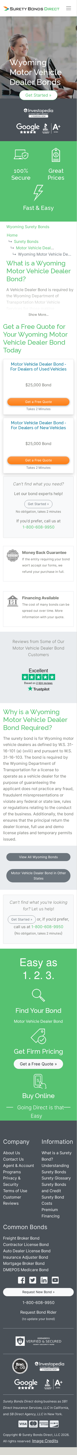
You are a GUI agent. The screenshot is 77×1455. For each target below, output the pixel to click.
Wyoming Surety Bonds (27, 226)
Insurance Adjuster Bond (25, 1257)
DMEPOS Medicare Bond (26, 1269)
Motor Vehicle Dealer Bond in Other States (38, 875)
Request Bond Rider (38, 1312)
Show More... (38, 314)
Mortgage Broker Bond (24, 1263)
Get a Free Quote (38, 402)
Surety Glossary (56, 1178)
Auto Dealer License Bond (27, 1250)
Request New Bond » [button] (38, 1292)
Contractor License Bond (26, 1244)
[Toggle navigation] (68, 8)
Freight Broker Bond (21, 1238)
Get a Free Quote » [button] (38, 1064)
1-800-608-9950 (38, 527)
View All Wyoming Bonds (38, 857)
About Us (11, 1152)
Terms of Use (15, 1190)
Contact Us (13, 1159)
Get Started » (38, 95)
